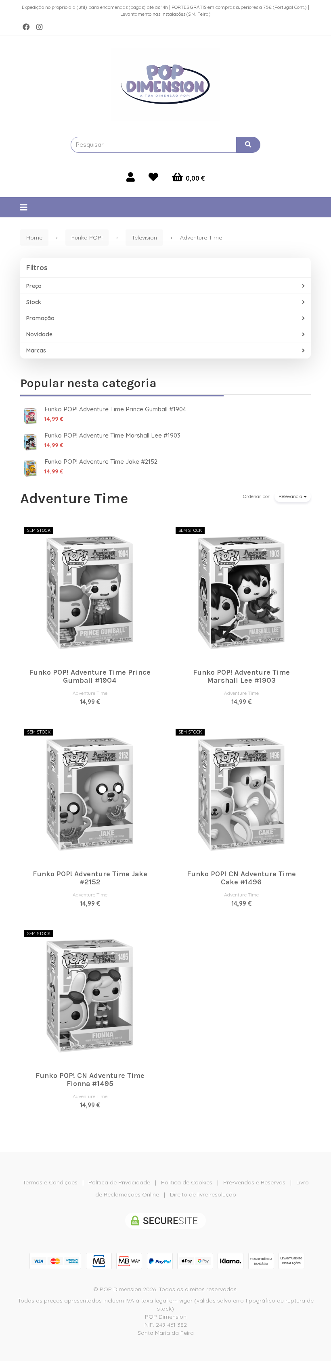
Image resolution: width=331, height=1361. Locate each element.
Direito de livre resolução (203, 1194)
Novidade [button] (39, 334)
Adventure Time (74, 498)
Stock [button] (33, 302)
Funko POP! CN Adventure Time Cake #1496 (241, 877)
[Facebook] (26, 27)
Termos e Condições (50, 1182)
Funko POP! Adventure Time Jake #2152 (100, 461)
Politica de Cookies (186, 1182)
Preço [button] (34, 286)
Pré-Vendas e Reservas (254, 1182)
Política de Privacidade (119, 1182)
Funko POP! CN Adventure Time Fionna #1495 (90, 1079)
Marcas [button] (36, 350)
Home (34, 237)
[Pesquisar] (248, 145)
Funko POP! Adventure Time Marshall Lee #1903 (112, 435)
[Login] (130, 177)
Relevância (291, 496)
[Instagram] (39, 27)
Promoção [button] (40, 318)
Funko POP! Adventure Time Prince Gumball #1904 (115, 409)
